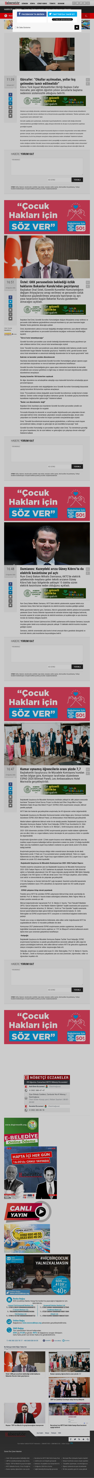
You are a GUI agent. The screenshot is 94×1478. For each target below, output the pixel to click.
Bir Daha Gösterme (23, 27)
